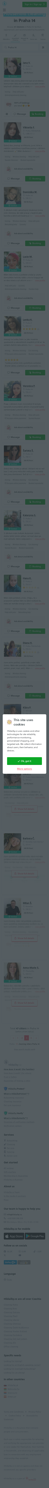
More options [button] (24, 768)
